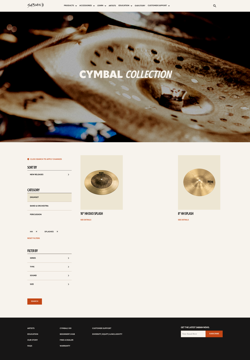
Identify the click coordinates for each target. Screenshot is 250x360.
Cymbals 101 (65, 328)
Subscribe (214, 334)
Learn (100, 6)
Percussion (36, 215)
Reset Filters (33, 238)
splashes (49, 232)
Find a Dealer (66, 340)
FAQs (29, 346)
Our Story (140, 6)
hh (31, 232)
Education (123, 6)
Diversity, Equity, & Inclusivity (107, 334)
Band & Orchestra (39, 206)
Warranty (65, 346)
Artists (112, 6)
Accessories (85, 6)
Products (69, 6)
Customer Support (157, 6)
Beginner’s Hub (67, 334)
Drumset (34, 197)
